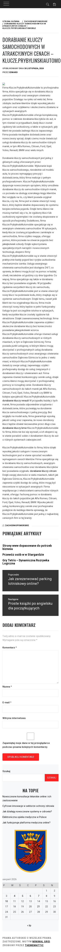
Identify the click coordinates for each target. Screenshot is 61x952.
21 (38, 906)
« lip (29, 925)
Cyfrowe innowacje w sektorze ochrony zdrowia (28, 805)
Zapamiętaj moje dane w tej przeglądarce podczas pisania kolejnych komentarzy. (26, 745)
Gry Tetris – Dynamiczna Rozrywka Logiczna (25, 562)
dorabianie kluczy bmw (14, 428)
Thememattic (34, 945)
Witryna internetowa (14, 718)
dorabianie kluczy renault (15, 400)
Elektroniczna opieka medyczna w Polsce (24, 817)
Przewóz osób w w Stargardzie (23, 554)
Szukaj (6, 771)
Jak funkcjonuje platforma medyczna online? (26, 822)
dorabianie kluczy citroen (43, 471)
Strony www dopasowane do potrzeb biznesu (27, 547)
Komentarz (9, 647)
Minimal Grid (41, 941)
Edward (13, 72)
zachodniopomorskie (17, 525)
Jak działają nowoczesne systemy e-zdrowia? (27, 811)
